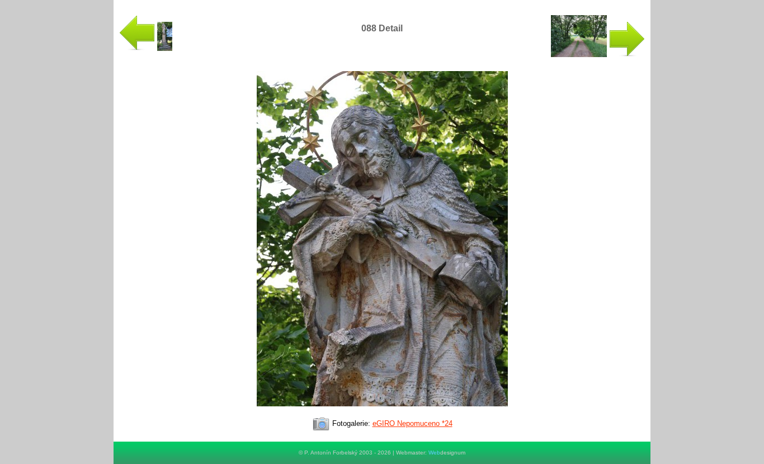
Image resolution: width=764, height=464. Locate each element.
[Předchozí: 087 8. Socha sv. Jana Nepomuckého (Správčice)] (145, 48)
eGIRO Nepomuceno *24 (412, 423)
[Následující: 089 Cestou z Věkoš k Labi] (598, 54)
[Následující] (382, 411)
